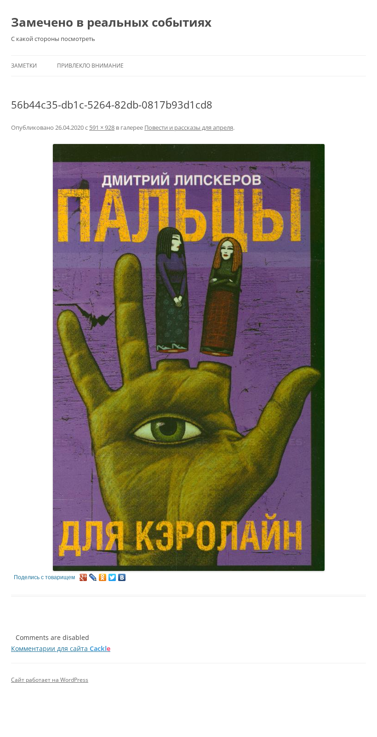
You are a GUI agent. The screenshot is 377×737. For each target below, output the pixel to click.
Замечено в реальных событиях (111, 22)
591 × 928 (101, 127)
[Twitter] (112, 577)
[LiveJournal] (93, 577)
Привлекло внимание (90, 65)
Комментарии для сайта (60, 648)
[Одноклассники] (103, 577)
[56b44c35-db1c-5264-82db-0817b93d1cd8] (188, 357)
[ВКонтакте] (122, 577)
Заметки (24, 65)
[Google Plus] (83, 577)
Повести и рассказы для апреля (188, 127)
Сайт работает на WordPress (49, 680)
